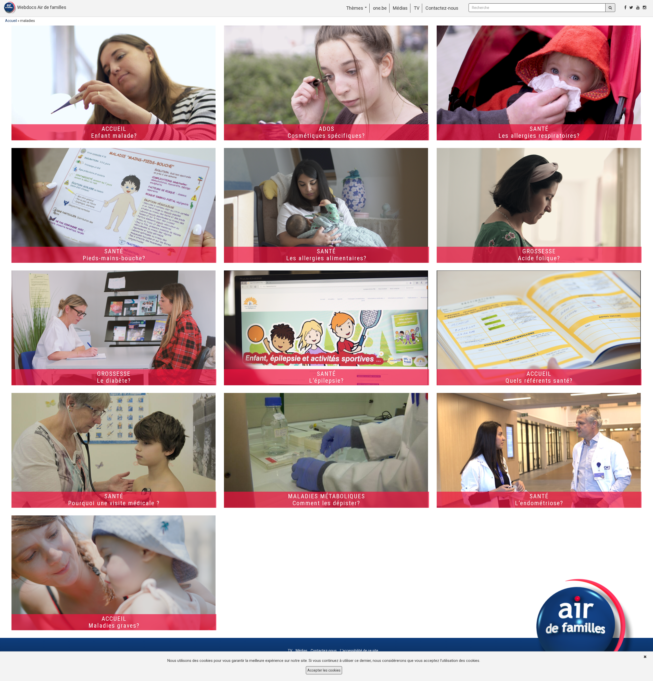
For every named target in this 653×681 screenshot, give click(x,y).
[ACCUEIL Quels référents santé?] (539, 327)
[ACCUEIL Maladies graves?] (113, 572)
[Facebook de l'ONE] (625, 7)
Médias (400, 8)
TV (416, 8)
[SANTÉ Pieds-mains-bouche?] (113, 205)
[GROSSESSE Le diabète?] (113, 327)
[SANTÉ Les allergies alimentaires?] (326, 205)
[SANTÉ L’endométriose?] (539, 450)
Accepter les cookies (324, 670)
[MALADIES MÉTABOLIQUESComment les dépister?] (326, 450)
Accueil (11, 21)
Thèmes (355, 8)
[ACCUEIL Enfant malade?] (113, 83)
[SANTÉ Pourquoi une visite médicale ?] (113, 450)
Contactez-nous (441, 8)
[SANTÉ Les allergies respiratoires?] (539, 83)
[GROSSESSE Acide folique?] (539, 205)
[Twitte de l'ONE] (631, 7)
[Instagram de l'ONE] (644, 7)
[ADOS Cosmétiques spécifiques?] (326, 83)
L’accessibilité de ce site (359, 651)
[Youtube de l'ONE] (638, 7)
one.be (380, 8)
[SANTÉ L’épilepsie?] (326, 327)
